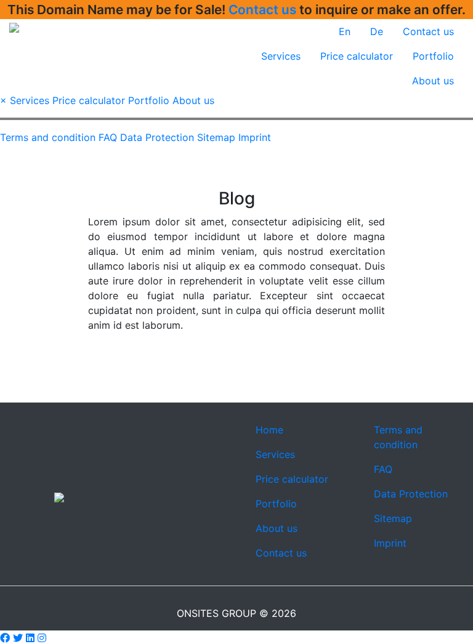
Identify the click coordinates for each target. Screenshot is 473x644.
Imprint (254, 137)
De (376, 31)
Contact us (262, 9)
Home (269, 430)
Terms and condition (47, 137)
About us (433, 80)
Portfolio (433, 56)
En (344, 31)
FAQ (108, 137)
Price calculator (356, 56)
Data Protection (157, 137)
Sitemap (216, 137)
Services (281, 56)
